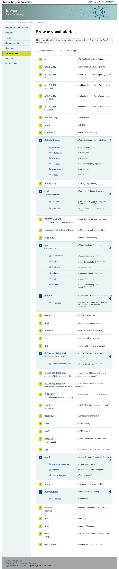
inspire (48, 405)
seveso (48, 507)
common (49, 132)
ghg (46, 323)
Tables (8, 38)
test (46, 518)
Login (90, 2)
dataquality (50, 183)
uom (46, 526)
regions (55, 470)
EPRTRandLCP (53, 219)
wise (46, 533)
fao (46, 245)
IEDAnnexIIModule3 (55, 373)
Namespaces (11, 63)
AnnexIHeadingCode (61, 364)
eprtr (47, 191)
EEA (17, 2)
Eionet (17, 22)
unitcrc (55, 285)
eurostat (49, 237)
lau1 (46, 423)
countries (56, 303)
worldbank (50, 544)
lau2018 (48, 439)
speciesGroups (59, 475)
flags (54, 261)
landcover (49, 416)
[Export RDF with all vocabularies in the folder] (110, 140)
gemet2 (48, 315)
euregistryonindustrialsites (59, 230)
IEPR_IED (49, 394)
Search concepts (70, 51)
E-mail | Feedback (14, 560)
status (55, 175)
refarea (55, 273)
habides (48, 330)
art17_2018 (50, 106)
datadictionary (52, 140)
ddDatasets (57, 153)
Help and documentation (16, 28)
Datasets (9, 33)
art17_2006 (50, 85)
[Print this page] (95, 2)
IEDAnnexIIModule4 (55, 383)
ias (46, 338)
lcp (46, 449)
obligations (57, 169)
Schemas (9, 48)
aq (45, 59)
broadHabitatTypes (60, 464)
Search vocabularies (48, 51)
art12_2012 (50, 67)
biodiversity (50, 117)
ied (46, 346)
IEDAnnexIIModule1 (55, 353)
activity (55, 201)
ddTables (56, 158)
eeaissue (56, 164)
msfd (47, 457)
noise (47, 484)
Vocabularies (11, 53)
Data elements (12, 43)
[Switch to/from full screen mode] (99, 2)
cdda (47, 125)
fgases (48, 295)
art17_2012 (50, 96)
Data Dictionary (27, 22)
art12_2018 (50, 74)
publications (51, 492)
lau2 (46, 431)
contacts (56, 147)
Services (9, 58)
